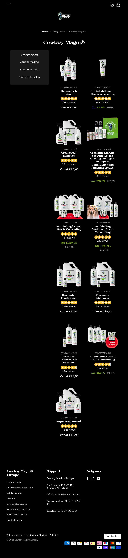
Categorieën (59, 31)
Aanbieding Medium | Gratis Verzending (103, 229)
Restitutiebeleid (14, 520)
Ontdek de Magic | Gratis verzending (103, 92)
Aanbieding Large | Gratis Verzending (69, 228)
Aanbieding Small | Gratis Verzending (103, 358)
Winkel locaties (14, 493)
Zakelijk (54, 535)
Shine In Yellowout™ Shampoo (69, 360)
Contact (11, 498)
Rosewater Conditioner (69, 296)
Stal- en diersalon (29, 77)
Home (45, 31)
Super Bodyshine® (69, 421)
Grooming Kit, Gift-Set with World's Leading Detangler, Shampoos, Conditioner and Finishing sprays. (103, 160)
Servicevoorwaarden (17, 514)
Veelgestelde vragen (17, 504)
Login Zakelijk (14, 482)
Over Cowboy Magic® (36, 535)
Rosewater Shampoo (103, 296)
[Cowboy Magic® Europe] (64, 16)
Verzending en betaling (18, 509)
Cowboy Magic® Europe (26, 540)
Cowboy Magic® (29, 62)
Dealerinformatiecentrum (20, 487)
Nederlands (111, 536)
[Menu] (9, 5)
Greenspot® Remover (69, 154)
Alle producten (14, 535)
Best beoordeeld (29, 69)
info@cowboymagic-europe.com (63, 494)
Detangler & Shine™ (69, 92)
